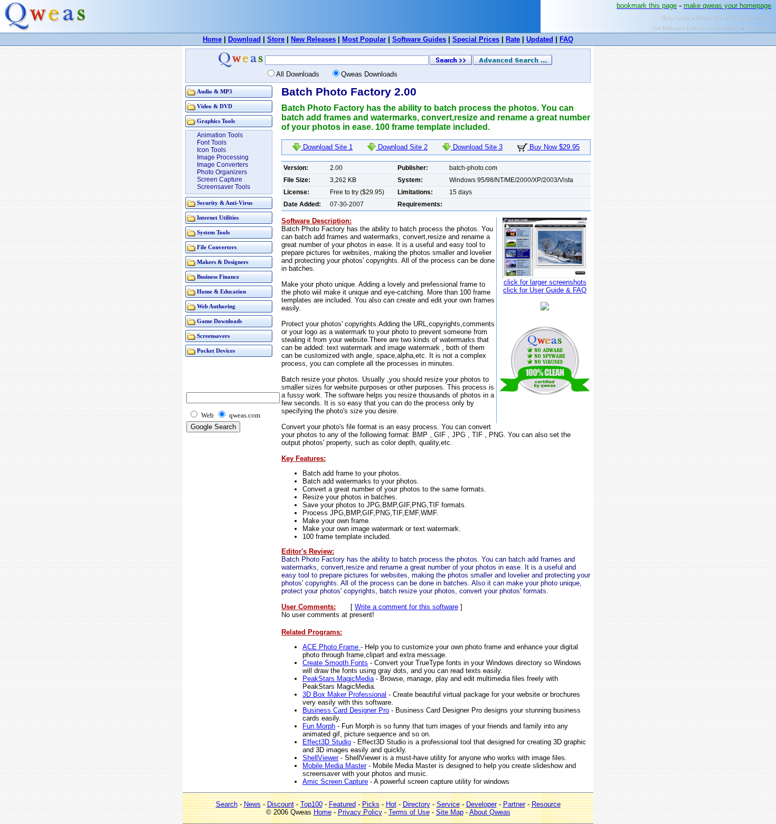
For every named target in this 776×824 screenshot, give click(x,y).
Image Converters (222, 164)
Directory (416, 804)
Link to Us (699, 28)
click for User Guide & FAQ (544, 290)
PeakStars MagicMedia (338, 679)
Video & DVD (214, 106)
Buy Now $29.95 (553, 147)
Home (212, 39)
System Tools (213, 232)
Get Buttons (666, 28)
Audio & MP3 (214, 91)
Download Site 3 (477, 147)
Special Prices (475, 39)
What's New (710, 18)
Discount (280, 804)
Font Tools (211, 142)
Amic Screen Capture (335, 781)
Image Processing (223, 157)
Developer (481, 804)
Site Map (449, 812)
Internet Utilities (218, 218)
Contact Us (759, 28)
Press (766, 18)
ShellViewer (320, 758)
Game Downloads (219, 321)
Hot (391, 804)
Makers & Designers (222, 262)
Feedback (729, 28)
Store (276, 39)
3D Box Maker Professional (344, 694)
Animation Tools (220, 135)
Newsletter (742, 18)
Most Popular (364, 39)
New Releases (313, 39)
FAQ (566, 39)
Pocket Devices (216, 351)
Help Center (675, 18)
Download (244, 39)
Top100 (311, 804)
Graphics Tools (216, 121)
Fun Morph (318, 726)
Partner (514, 804)
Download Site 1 (327, 147)
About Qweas (489, 812)
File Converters (216, 247)
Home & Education (221, 292)
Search (227, 804)
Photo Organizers (222, 172)
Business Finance (218, 277)
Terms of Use (409, 812)
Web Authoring (216, 306)
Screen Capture (219, 179)
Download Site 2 (402, 147)
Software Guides (419, 39)
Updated (539, 39)
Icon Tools (211, 150)
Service (448, 804)
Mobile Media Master (334, 766)
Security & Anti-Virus (224, 203)
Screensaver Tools (223, 187)
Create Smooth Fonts (335, 663)
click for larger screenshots (545, 282)
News (252, 804)
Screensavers (213, 336)
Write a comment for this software (406, 607)
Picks (371, 804)
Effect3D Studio (326, 742)
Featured (342, 804)
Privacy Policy (360, 812)
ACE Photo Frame (331, 647)
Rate (513, 39)
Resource (546, 804)
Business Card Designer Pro (345, 710)
